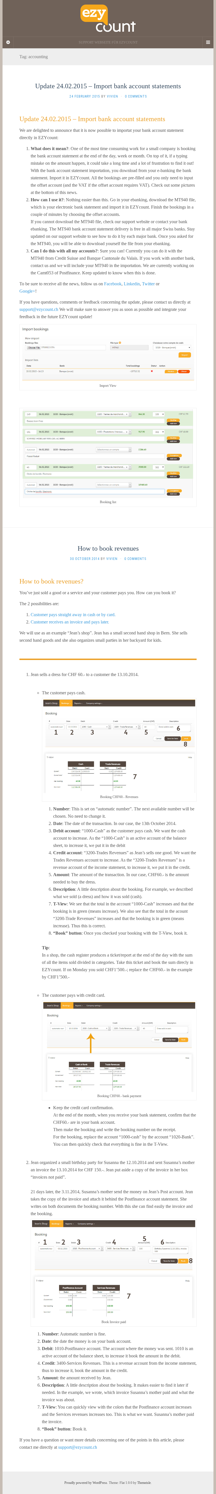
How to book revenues (108, 548)
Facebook (113, 283)
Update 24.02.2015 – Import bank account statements (108, 86)
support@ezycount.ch (38, 309)
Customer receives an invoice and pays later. (70, 622)
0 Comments (136, 96)
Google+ (27, 291)
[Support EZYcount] (108, 18)
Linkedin (132, 283)
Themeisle (144, 1483)
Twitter (148, 283)
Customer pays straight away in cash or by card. (73, 614)
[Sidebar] (8, 42)
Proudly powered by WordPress (85, 1483)
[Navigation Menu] (207, 42)
